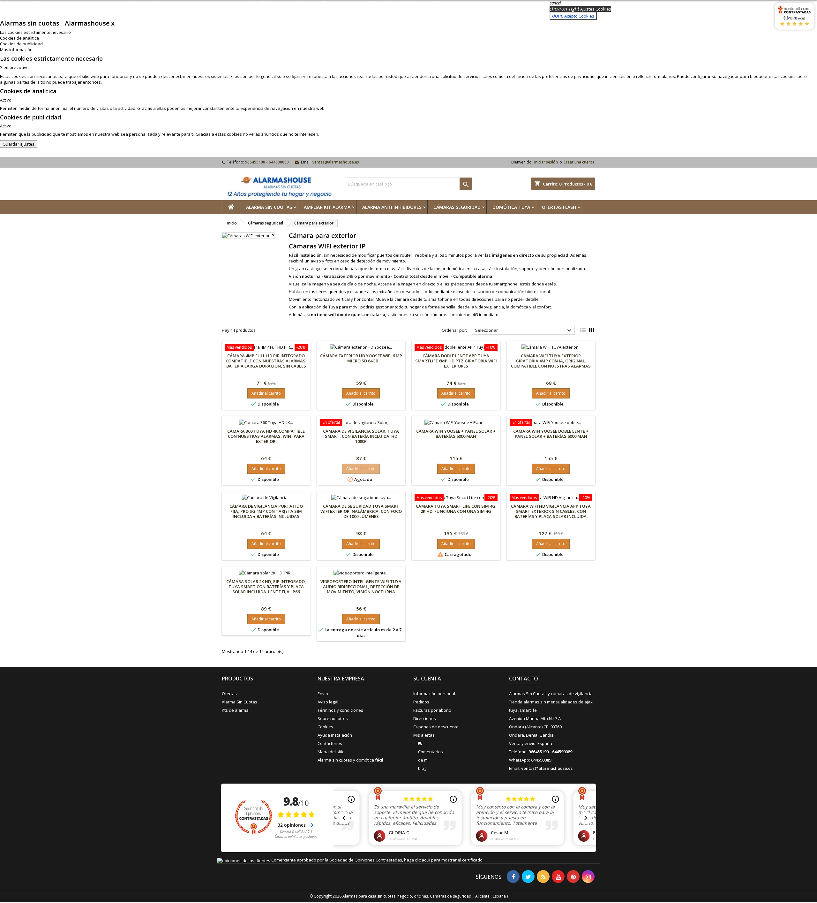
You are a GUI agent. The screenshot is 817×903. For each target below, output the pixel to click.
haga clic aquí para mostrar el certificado (443, 860)
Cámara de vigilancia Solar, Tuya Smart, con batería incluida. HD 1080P (361, 436)
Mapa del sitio (331, 752)
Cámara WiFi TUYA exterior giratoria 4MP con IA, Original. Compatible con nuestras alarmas (551, 361)
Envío (323, 693)
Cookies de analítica (19, 38)
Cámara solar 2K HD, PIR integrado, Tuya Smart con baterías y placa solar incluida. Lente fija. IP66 (266, 587)
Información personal (434, 693)
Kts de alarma (235, 710)
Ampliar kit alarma (327, 207)
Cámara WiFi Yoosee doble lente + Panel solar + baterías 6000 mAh (550, 433)
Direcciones (424, 718)
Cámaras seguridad (457, 207)
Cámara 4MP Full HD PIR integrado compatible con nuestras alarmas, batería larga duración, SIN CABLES (266, 361)
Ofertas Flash (559, 207)
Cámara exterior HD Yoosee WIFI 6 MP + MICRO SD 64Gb (361, 358)
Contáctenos (330, 743)
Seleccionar (524, 330)
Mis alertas (424, 735)
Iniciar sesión (546, 162)
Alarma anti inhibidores (392, 207)
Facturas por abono (432, 710)
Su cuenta (427, 678)
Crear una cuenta (579, 162)
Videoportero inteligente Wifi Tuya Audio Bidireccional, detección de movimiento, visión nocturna (360, 587)
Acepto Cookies (573, 15)
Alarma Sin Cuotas (269, 207)
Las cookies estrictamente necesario (35, 32)
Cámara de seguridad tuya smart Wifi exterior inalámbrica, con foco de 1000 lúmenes (361, 511)
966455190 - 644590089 (267, 162)
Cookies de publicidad (21, 44)
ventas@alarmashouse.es (335, 162)
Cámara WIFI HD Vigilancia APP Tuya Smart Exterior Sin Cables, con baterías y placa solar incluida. (551, 511)
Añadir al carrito (266, 393)
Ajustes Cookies (580, 9)
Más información (16, 49)
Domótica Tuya (511, 207)
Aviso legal (328, 702)
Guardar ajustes (18, 144)
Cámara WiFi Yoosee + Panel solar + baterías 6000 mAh (456, 433)
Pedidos (421, 702)
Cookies (325, 727)
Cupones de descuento (436, 727)
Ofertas (229, 693)
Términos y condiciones (340, 710)
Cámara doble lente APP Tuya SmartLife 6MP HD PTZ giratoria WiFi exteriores (456, 361)
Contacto (523, 678)
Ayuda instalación (335, 735)
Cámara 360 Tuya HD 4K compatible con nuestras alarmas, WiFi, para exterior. (266, 436)
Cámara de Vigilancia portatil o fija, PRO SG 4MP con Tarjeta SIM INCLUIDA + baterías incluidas (266, 511)
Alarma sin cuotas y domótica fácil (350, 760)
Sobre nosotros (333, 718)
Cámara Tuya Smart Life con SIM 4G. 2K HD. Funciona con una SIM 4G (456, 508)
